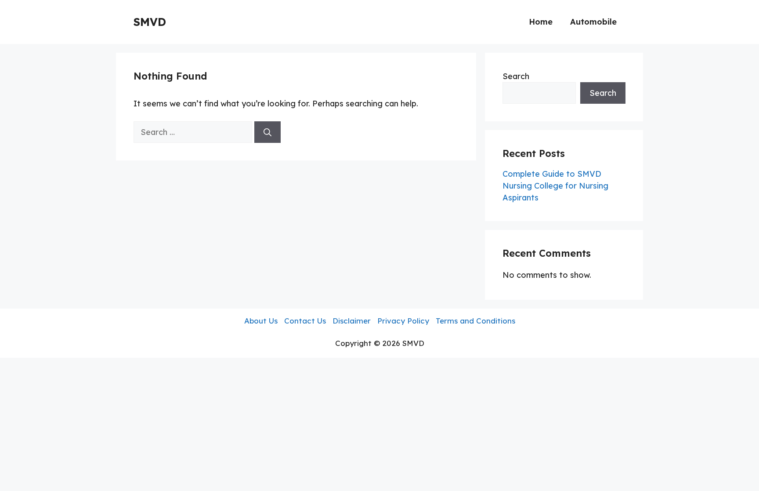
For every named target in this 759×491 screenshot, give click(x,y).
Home (541, 22)
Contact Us (305, 320)
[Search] (267, 132)
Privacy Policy (403, 320)
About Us (261, 320)
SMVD (150, 22)
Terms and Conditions (475, 320)
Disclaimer (352, 320)
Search (515, 76)
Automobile (593, 22)
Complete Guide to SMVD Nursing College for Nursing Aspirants (555, 186)
